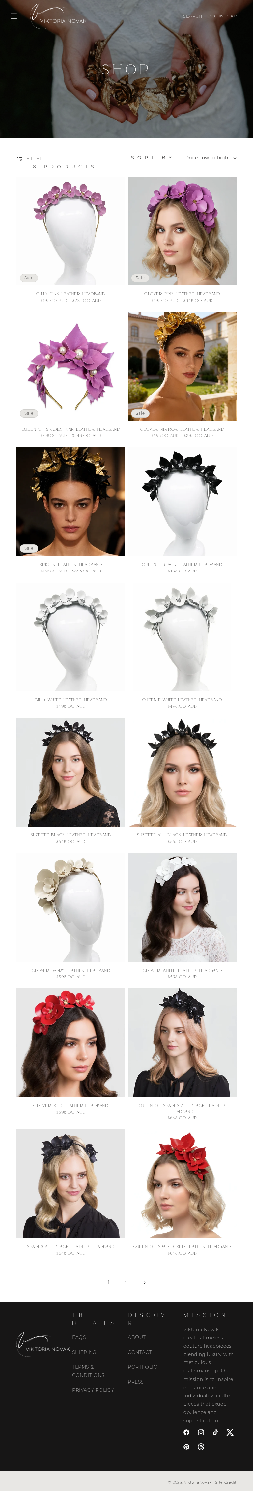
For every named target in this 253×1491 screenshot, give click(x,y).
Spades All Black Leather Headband (71, 1246)
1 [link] (109, 1282)
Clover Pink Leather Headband (182, 293)
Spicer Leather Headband (71, 564)
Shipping (84, 1352)
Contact (140, 1352)
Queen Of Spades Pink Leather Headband (71, 429)
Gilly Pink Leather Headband (70, 293)
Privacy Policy (93, 1390)
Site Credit (226, 1482)
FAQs (79, 1337)
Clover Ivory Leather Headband (71, 970)
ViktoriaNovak (197, 1482)
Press (136, 1382)
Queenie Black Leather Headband (182, 564)
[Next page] (144, 1282)
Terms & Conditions (88, 1371)
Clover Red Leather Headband (70, 1105)
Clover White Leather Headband (182, 970)
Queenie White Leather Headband (182, 699)
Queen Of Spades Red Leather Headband (182, 1246)
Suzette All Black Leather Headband (182, 835)
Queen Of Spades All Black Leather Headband (182, 1108)
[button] (14, 16)
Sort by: (155, 158)
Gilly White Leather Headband (71, 699)
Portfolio (142, 1367)
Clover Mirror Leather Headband (182, 429)
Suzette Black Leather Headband (71, 835)
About (137, 1337)
